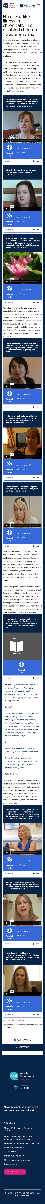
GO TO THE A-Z (14, 1171)
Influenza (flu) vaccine (20, 1020)
